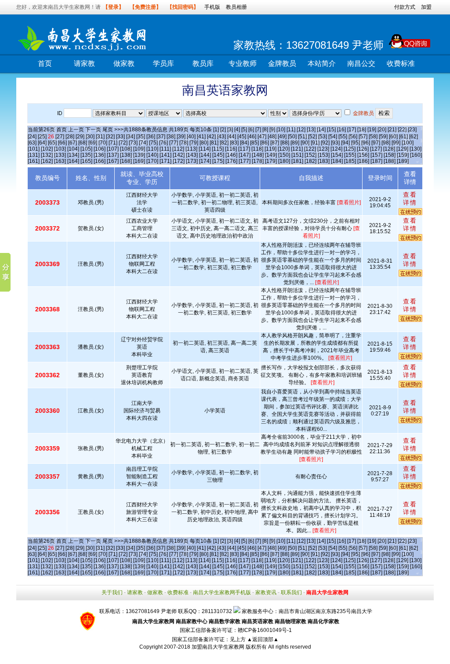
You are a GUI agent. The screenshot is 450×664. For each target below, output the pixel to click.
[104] (73, 149)
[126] (363, 149)
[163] (60, 161)
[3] (230, 129)
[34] (130, 137)
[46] (251, 137)
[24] (32, 137)
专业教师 (243, 63)
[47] (262, 137)
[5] (244, 129)
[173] (192, 161)
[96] (365, 143)
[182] (310, 161)
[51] (302, 137)
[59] (383, 137)
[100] (408, 143)
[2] (223, 129)
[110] (152, 149)
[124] (336, 149)
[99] (396, 143)
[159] (403, 155)
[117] (244, 149)
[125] (350, 149)
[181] (297, 161)
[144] (205, 155)
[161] (34, 161)
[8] (265, 129)
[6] (251, 129)
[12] (301, 129)
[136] (99, 155)
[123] (323, 149)
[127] (376, 149)
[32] (110, 137)
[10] (280, 129)
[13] (311, 129)
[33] (120, 137)
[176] (231, 161)
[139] (139, 155)
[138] (126, 155)
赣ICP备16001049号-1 (265, 630)
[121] (297, 149)
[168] (126, 161)
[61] (403, 137)
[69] (92, 143)
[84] (244, 143)
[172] (179, 161)
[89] (294, 143)
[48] (272, 137)
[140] (152, 155)
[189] (403, 161)
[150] (284, 155)
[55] (342, 137)
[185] (350, 161)
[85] (254, 143)
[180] (284, 161)
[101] (34, 149)
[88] (284, 143)
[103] (60, 149)
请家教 (84, 63)
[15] (331, 129)
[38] (171, 137)
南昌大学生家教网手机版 (222, 592)
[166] (99, 161)
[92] (325, 143)
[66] (62, 143)
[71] (113, 143)
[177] (244, 161)
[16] (341, 129)
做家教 (123, 63)
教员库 (203, 63)
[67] (72, 143)
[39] (181, 137)
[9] (272, 129)
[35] (140, 137)
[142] (179, 155)
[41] (201, 137)
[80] (204, 143)
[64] (42, 143)
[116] (231, 149)
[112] (178, 149)
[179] (271, 161)
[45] (241, 137)
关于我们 (112, 592)
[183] (324, 161)
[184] (337, 161)
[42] (211, 137)
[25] (42, 137)
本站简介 (322, 63)
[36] (150, 137)
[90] (305, 143)
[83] (234, 143)
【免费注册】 (145, 7)
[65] (52, 143)
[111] (165, 149)
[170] (152, 161)
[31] (100, 137)
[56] (352, 137)
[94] (345, 143)
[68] (82, 143)
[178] (258, 161)
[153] (324, 155)
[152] (310, 155)
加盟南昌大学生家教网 (218, 647)
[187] (376, 161)
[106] (99, 149)
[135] (86, 155)
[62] (413, 137)
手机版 (212, 7)
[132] (47, 155)
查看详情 (410, 198)
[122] (310, 149)
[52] (312, 137)
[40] (191, 137)
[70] (102, 143)
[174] (205, 161)
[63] (32, 143)
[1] (216, 129)
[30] (90, 137)
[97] (375, 143)
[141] (165, 155)
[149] (271, 155)
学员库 (163, 63)
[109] (139, 149)
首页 (45, 63)
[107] (113, 149)
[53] (322, 137)
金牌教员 (282, 63)
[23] (412, 129)
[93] (335, 143)
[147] (244, 155)
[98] (385, 143)
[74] (143, 143)
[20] (381, 129)
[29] (80, 137)
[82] (224, 143)
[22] (402, 129)
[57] (363, 137)
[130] (415, 149)
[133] (60, 155)
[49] (282, 137)
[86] (264, 143)
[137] (113, 155)
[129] (402, 149)
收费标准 (401, 63)
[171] (165, 161)
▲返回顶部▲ (263, 639)
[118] (257, 149)
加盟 (426, 7)
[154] (337, 155)
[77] (173, 143)
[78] (183, 143)
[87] (274, 143)
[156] (363, 155)
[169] (139, 161)
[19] (371, 129)
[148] (258, 155)
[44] (231, 137)
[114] (204, 149)
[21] (392, 129)
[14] (321, 129)
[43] (221, 137)
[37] (160, 137)
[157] (376, 155)
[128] (389, 149)
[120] (284, 149)
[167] (113, 161)
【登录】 (113, 7)
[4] (237, 129)
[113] (191, 149)
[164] (73, 161)
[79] (193, 143)
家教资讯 (265, 592)
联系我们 (291, 592)
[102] (47, 149)
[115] (218, 149)
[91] (315, 143)
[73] (133, 143)
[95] (355, 143)
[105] (86, 149)
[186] (363, 161)
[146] (231, 155)
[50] (292, 137)
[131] (34, 155)
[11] (291, 129)
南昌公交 (361, 63)
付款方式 (404, 7)
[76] (163, 143)
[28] (69, 137)
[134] (73, 155)
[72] (123, 143)
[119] (270, 149)
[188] (390, 161)
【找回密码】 (183, 7)
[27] (59, 137)
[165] (86, 161)
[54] (332, 137)
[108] (126, 149)
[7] (258, 129)
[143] (192, 155)
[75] (153, 143)
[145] (218, 155)
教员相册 (236, 7)
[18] (361, 129)
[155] (350, 155)
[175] (218, 161)
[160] (416, 155)
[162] (47, 161)
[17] (351, 129)
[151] (297, 155)
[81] (214, 143)
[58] (373, 137)
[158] (390, 155)
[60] (393, 137)
